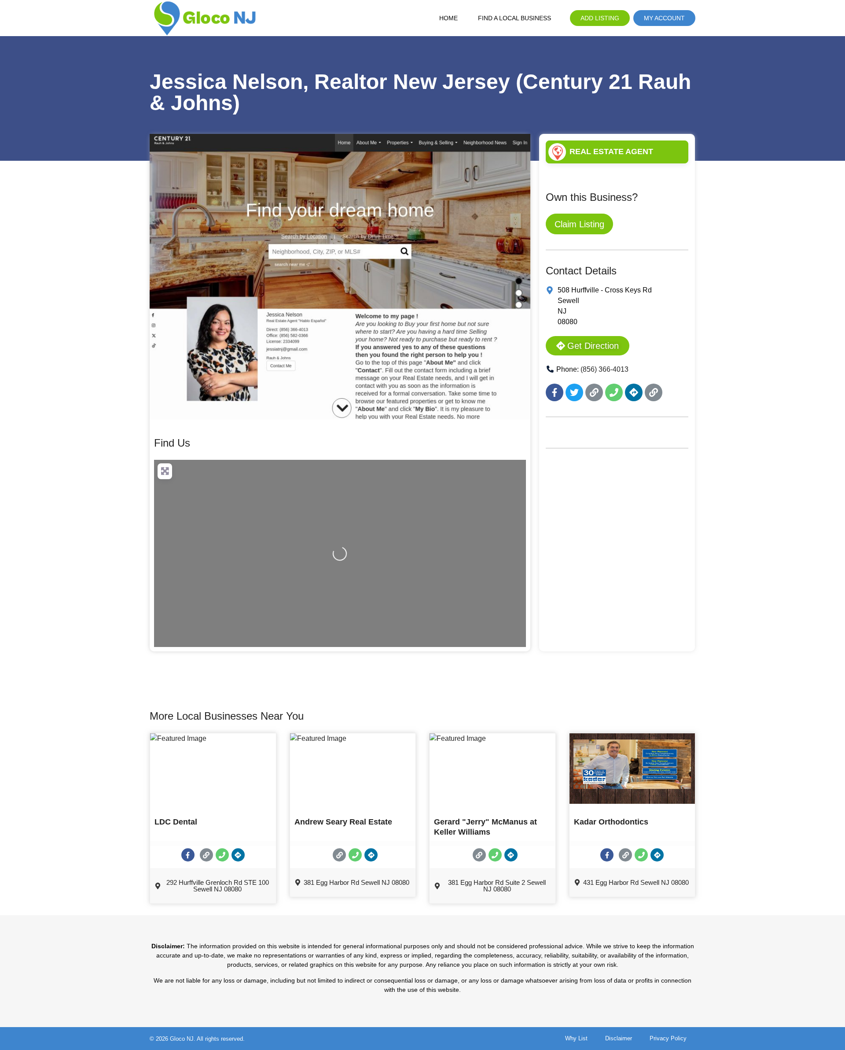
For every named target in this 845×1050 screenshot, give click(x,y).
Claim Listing (579, 224)
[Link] (594, 392)
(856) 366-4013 (604, 369)
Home (448, 18)
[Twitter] (574, 392)
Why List (576, 1038)
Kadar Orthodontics (611, 821)
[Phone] (614, 392)
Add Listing (599, 18)
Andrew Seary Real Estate (343, 821)
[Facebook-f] (554, 392)
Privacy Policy (668, 1038)
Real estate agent (611, 151)
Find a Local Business (514, 18)
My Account (664, 18)
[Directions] (634, 392)
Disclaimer (618, 1038)
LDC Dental (175, 821)
